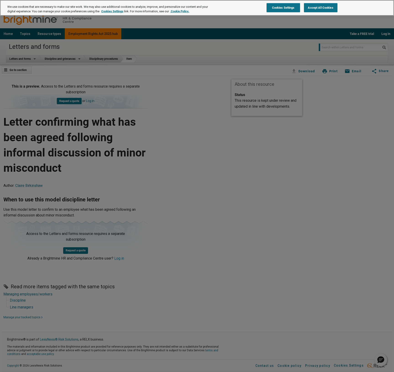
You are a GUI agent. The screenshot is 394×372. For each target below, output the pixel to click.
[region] (197, 8)
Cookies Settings (112, 11)
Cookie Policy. (179, 11)
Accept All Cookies (320, 7)
